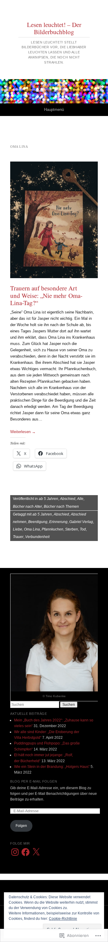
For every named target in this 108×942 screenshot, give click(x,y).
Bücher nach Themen (61, 506)
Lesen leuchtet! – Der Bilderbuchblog (54, 28)
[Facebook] (25, 852)
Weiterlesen (23, 431)
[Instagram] (15, 852)
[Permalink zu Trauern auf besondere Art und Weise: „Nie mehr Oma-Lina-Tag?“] (54, 220)
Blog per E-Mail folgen (33, 781)
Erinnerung (58, 522)
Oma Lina (32, 529)
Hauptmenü (54, 109)
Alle (80, 499)
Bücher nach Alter (27, 506)
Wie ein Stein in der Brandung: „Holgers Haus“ (52, 767)
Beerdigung (37, 522)
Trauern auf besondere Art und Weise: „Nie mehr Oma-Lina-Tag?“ (46, 295)
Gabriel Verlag (81, 522)
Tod (83, 529)
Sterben (71, 529)
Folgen (21, 826)
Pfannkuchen (52, 529)
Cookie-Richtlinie (63, 919)
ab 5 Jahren (48, 499)
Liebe (17, 529)
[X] (36, 852)
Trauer (18, 537)
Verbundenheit (37, 537)
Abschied (67, 499)
